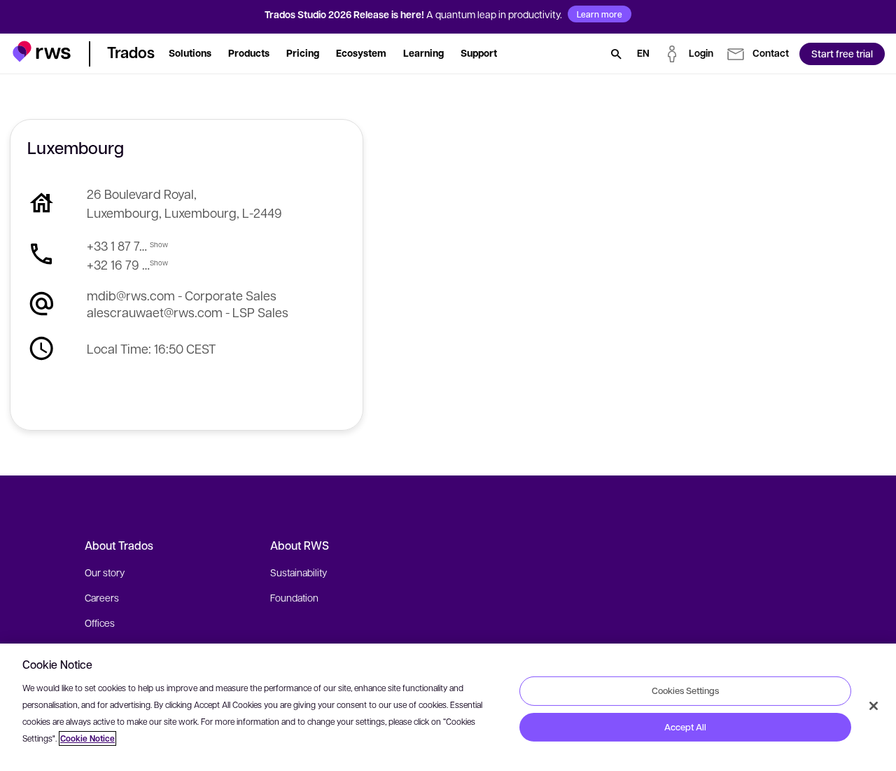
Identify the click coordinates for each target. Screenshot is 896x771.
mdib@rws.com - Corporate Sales (181, 295)
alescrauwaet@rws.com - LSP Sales (187, 312)
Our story (105, 572)
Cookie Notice (87, 738)
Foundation (294, 597)
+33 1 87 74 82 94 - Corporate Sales (118, 245)
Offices (100, 622)
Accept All (685, 727)
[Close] (873, 705)
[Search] (616, 54)
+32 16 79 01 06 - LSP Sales (118, 264)
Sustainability (298, 572)
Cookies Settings (685, 690)
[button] (41, 51)
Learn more (599, 14)
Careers (102, 597)
